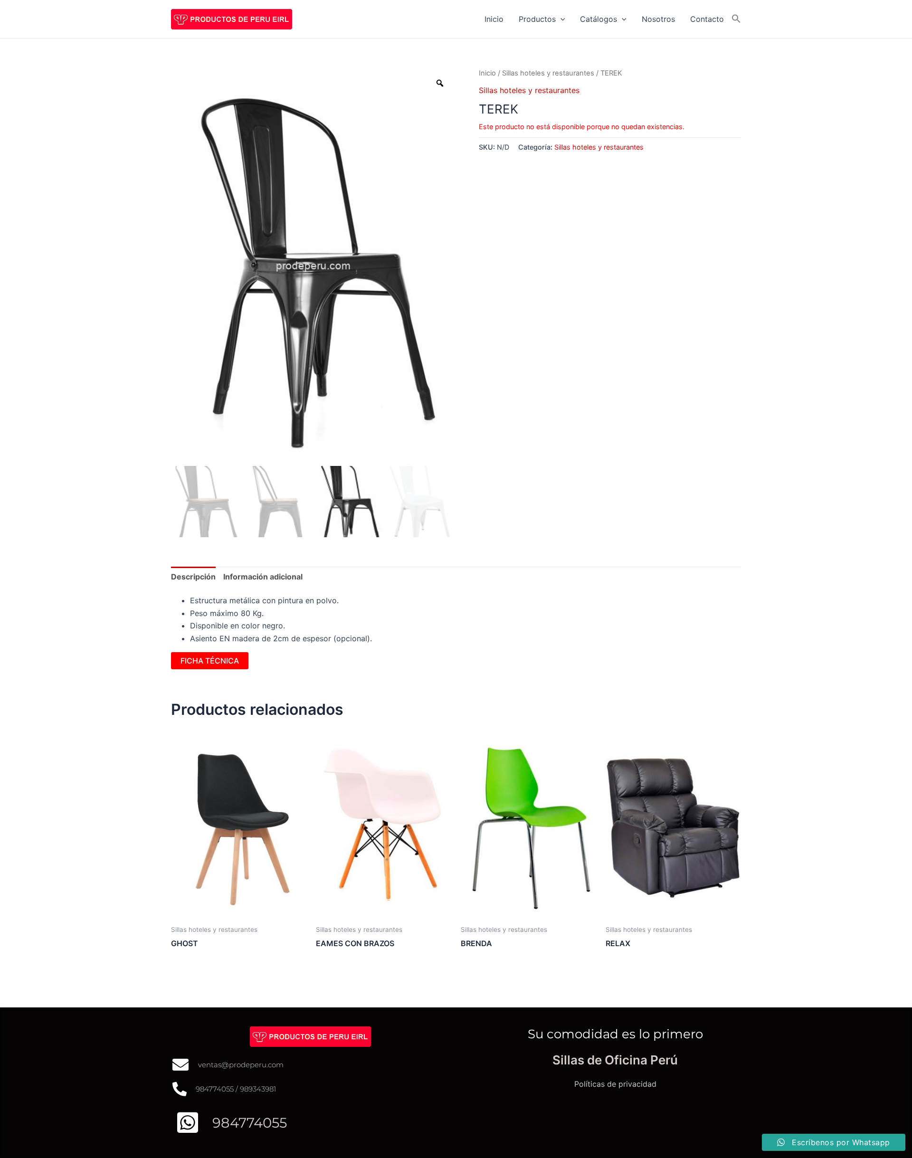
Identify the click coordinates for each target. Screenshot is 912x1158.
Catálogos (598, 19)
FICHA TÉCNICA (209, 660)
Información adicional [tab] (263, 576)
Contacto (707, 19)
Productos (537, 19)
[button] (560, 19)
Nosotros (658, 19)
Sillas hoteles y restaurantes (548, 73)
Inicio (494, 19)
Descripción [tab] (193, 576)
